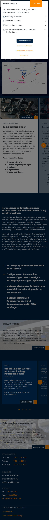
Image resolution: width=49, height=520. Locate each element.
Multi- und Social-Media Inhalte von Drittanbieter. (21, 30)
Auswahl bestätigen (24, 46)
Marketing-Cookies (14, 25)
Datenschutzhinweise (24, 51)
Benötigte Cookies (14, 16)
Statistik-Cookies (13, 21)
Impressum (24, 56)
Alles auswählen (25, 40)
